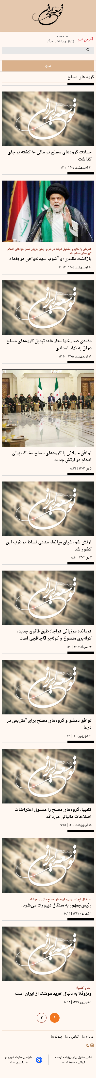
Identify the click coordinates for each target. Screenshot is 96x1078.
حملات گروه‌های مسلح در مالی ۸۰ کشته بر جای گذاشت (50, 156)
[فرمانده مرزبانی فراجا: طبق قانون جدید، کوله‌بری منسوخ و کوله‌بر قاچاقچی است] (48, 598)
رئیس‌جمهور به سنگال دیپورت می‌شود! (56, 905)
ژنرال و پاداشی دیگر (60, 40)
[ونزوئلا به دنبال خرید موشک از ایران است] (48, 954)
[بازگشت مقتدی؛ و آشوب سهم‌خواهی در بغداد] (48, 211)
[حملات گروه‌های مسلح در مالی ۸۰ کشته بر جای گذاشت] (48, 119)
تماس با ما (72, 1037)
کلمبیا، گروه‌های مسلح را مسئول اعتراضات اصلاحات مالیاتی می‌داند (53, 813)
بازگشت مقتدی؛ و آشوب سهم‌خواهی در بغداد (50, 259)
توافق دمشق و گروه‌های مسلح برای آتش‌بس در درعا (49, 724)
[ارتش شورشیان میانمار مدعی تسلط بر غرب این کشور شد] (48, 509)
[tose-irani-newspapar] (48, 14)
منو (48, 66)
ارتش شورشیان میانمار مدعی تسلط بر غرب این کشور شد (49, 546)
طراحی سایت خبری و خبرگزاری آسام (18, 1060)
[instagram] (91, 1046)
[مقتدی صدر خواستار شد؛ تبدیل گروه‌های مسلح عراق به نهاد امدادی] (48, 307)
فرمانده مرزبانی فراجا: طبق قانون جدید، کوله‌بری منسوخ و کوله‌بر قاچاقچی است (54, 635)
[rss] (87, 1046)
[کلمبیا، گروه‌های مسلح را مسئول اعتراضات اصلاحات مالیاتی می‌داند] (48, 776)
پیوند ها (57, 1037)
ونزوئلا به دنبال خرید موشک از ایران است (53, 994)
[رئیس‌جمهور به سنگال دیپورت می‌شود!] (48, 865)
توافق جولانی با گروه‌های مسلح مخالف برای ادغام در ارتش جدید (52, 457)
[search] (92, 51)
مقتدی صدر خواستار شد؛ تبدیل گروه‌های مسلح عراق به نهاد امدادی (49, 345)
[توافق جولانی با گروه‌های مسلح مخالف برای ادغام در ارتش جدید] (48, 408)
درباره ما (88, 1037)
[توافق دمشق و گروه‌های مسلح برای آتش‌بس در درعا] (48, 687)
